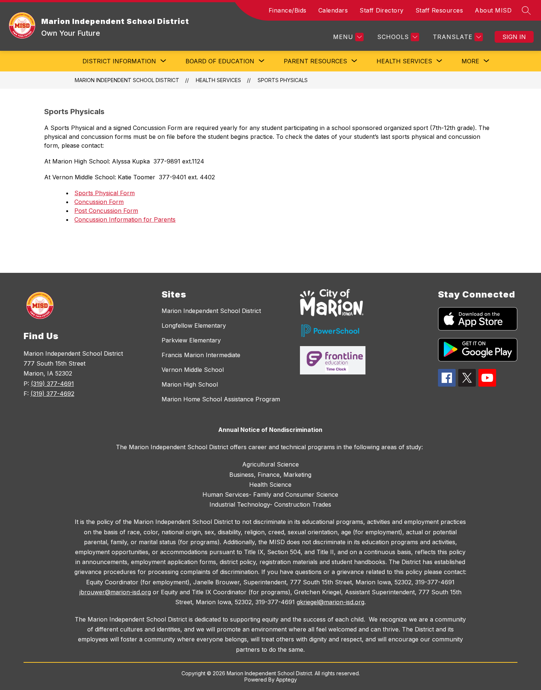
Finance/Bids (288, 10)
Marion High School (190, 384)
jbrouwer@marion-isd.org (115, 592)
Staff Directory (382, 10)
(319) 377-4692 (52, 393)
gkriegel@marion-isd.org (330, 602)
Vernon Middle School (193, 369)
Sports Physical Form (104, 193)
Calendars (333, 10)
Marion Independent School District (127, 80)
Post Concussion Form (106, 210)
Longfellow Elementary (194, 325)
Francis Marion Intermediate (201, 355)
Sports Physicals (283, 80)
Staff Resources (439, 10)
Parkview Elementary (191, 340)
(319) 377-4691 (52, 383)
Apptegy (286, 679)
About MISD (493, 10)
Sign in (514, 37)
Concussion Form (99, 201)
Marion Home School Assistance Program (221, 399)
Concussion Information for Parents (125, 219)
